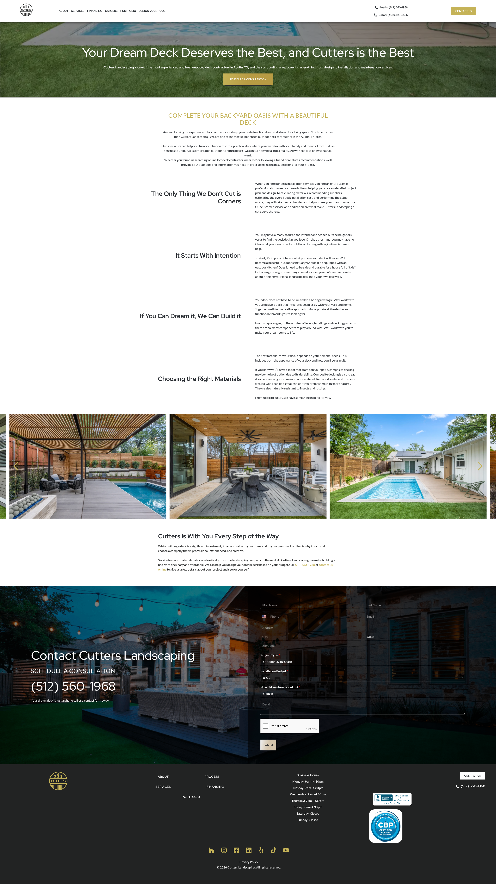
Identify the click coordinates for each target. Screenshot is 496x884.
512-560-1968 (305, 564)
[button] (15, 466)
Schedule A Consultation (248, 79)
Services (77, 11)
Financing (94, 11)
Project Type (270, 655)
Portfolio (128, 11)
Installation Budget (274, 671)
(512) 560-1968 (73, 686)
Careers (111, 11)
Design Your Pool (152, 11)
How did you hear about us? (280, 687)
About (63, 11)
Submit (268, 745)
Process (211, 777)
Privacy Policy (248, 862)
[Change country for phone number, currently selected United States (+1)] (264, 616)
